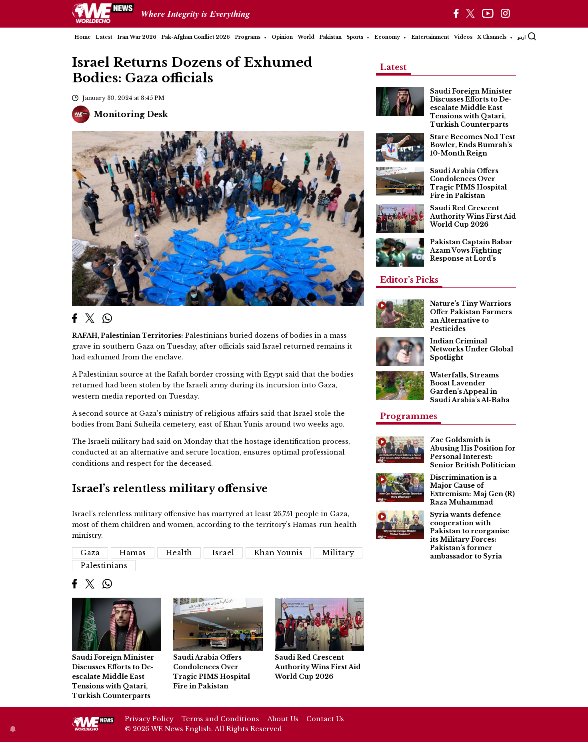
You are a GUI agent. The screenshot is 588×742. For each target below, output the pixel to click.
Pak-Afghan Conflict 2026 (195, 37)
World (306, 37)
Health (179, 553)
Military (338, 553)
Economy (387, 37)
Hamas (132, 553)
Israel (223, 553)
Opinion (282, 37)
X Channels (491, 37)
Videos (463, 37)
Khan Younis (278, 553)
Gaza (90, 553)
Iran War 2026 (136, 37)
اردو (522, 37)
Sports (354, 37)
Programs (247, 37)
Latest (104, 37)
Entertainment (430, 37)
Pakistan (330, 37)
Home (82, 37)
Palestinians (103, 565)
